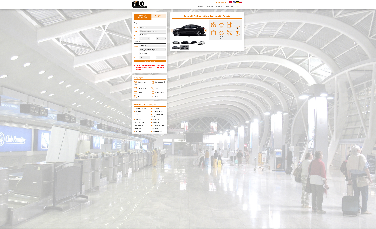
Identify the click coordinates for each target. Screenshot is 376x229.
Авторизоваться (221, 2)
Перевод (159, 16)
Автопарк (209, 6)
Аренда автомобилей (142, 17)
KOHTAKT (239, 6)
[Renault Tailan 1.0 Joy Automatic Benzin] (189, 29)
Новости (219, 6)
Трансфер (229, 6)
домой (200, 6)
